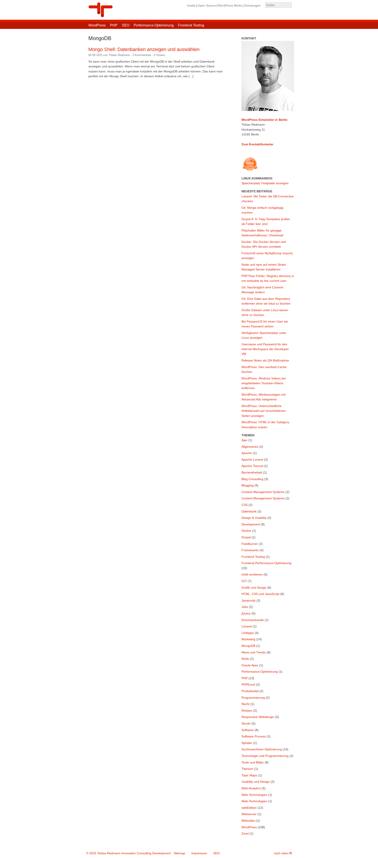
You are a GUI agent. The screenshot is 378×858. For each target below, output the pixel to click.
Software (248, 730)
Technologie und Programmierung (265, 756)
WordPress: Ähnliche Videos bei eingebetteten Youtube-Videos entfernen (264, 383)
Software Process (254, 736)
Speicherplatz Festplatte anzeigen (265, 183)
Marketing (248, 639)
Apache (247, 453)
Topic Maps (249, 775)
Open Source (207, 5)
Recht (246, 704)
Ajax (244, 440)
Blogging (248, 485)
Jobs (245, 607)
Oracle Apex (250, 665)
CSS (245, 505)
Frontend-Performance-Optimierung (266, 563)
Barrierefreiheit (252, 472)
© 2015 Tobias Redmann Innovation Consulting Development (128, 853)
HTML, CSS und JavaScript (260, 594)
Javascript (249, 600)
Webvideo (248, 820)
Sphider (247, 743)
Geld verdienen (252, 574)
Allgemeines (250, 446)
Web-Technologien (254, 795)
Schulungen (252, 5)
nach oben (281, 853)
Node (245, 658)
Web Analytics (251, 788)
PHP (113, 25)
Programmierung (253, 697)
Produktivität (250, 691)
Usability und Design (256, 781)
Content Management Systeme (263, 492)
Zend (245, 833)
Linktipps (248, 633)
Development (251, 524)
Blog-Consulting (252, 479)
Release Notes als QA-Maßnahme (265, 360)
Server (246, 723)
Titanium (247, 768)
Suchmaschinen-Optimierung (262, 749)
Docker (246, 530)
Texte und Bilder (253, 762)
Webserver (249, 814)
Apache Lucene (252, 459)
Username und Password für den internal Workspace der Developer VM (265, 349)
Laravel (247, 626)
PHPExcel (248, 684)
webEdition (249, 807)
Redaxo (247, 710)
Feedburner (250, 544)
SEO (125, 25)
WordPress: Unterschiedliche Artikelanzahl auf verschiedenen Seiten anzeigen (264, 411)
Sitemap (179, 853)
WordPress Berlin (230, 5)
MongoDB (248, 645)
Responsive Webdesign (258, 717)
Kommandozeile (253, 620)
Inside (191, 5)
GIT (244, 581)
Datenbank (249, 511)
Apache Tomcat (252, 466)
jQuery (246, 613)
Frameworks (250, 550)
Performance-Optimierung (154, 25)
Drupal (246, 537)
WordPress (97, 25)
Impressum (199, 853)
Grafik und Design (254, 587)
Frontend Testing (191, 25)
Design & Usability (254, 517)
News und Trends (254, 652)
